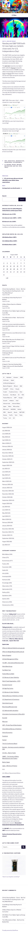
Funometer (5, 567)
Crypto (5, 392)
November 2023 (6, 532)
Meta (9, 406)
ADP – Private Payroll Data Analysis (12, 725)
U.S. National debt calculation (10, 710)
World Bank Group (7, 666)
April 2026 (5, 440)
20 (14, 269)
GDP (15, 397)
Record (19, 164)
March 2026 (5, 443)
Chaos (4, 557)
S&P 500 (7, 66)
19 (10, 269)
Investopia (11, 160)
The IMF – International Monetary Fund (13, 662)
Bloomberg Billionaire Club (9, 707)
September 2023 (7, 538)
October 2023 (6, 535)
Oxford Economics (7, 732)
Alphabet (8, 377)
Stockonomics (17, 162)
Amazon (15, 377)
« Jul (7, 278)
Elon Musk (13, 395)
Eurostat (4, 718)
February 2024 (6, 522)
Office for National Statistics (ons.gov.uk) (13, 648)
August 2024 (6, 503)
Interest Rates (16, 403)
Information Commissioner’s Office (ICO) (13, 714)
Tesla (3, 73)
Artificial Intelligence (9, 383)
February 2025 (6, 484)
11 (7, 266)
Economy (5, 395)
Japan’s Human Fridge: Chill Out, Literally (13, 346)
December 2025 (6, 453)
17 (3, 269)
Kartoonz (4, 579)
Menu (14, 15)
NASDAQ (9, 164)
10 (4, 266)
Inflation (11, 400)
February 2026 (6, 446)
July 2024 (5, 506)
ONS (4, 412)
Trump (5, 418)
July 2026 (5, 430)
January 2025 (6, 487)
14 (17, 266)
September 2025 (7, 462)
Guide (4, 570)
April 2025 (5, 478)
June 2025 (5, 472)
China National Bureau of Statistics (11, 729)
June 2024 (5, 510)
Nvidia (9, 73)
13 (14, 266)
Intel (17, 400)
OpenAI (10, 412)
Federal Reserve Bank (8, 673)
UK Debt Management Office (10, 659)
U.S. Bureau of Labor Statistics (10, 677)
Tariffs (11, 415)
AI (5, 164)
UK (14, 418)
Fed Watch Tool (6, 670)
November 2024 (6, 494)
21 (17, 269)
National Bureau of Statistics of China (12, 696)
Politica (4, 592)
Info (6, 160)
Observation (20, 160)
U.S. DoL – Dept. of (7, 753)
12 (10, 266)
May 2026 (5, 437)
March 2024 (5, 519)
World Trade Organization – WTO (11, 681)
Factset (4, 740)
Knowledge (5, 583)
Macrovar (5, 721)
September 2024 (7, 500)
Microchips (16, 406)
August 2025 (6, 465)
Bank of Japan (6, 762)
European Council (7, 685)
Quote (15, 412)
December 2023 (6, 529)
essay (14, 41)
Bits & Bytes (5, 554)
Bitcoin (16, 386)
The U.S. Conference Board (9, 743)
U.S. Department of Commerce (10, 699)
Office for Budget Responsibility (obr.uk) (13, 651)
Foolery (4, 564)
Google (21, 397)
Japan (4, 406)
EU (19, 395)
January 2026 (6, 449)
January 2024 (6, 525)
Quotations (5, 595)
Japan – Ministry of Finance (9, 766)
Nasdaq (13, 68)
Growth (5, 400)
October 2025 (6, 459)
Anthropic (6, 380)
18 (7, 269)
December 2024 (6, 490)
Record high (8, 166)
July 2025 (5, 468)
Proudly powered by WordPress (10, 930)
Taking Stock (10, 9)
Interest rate (6, 403)
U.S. (10, 418)
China (11, 389)
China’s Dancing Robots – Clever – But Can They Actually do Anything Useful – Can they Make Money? (13, 291)
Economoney (6, 560)
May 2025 (5, 475)
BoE (21, 386)
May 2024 (5, 513)
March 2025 (5, 481)
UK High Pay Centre (7, 688)
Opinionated (5, 589)
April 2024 (5, 516)
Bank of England (7, 386)
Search (4, 196)
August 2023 (6, 541)
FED (23, 395)
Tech (20, 166)
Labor (14, 753)
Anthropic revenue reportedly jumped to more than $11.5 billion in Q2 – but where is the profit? (14, 326)
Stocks (5, 415)
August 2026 (6, 427)
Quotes (4, 598)
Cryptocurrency (13, 392)
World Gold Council (7, 703)
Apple (12, 380)
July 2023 (5, 544)
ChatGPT (5, 389)
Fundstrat (5, 736)
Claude (17, 389)
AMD (21, 377)
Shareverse (8, 162)
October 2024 (6, 497)
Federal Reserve (7, 397)
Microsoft (6, 409)
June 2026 (5, 433)
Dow (21, 392)
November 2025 (6, 456)
